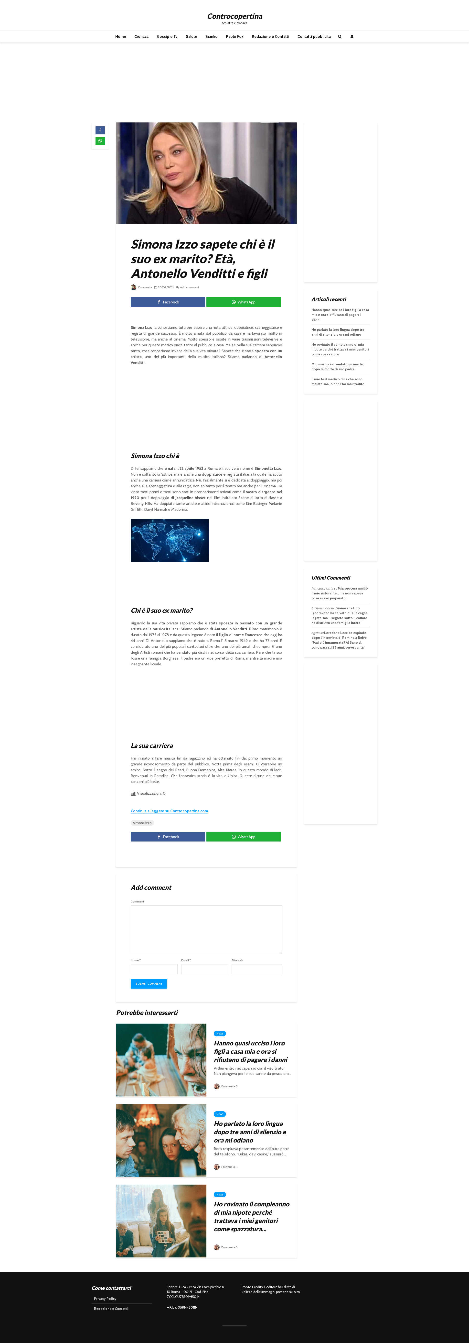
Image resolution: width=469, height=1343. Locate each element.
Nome (136, 960)
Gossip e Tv (167, 36)
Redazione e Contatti (270, 36)
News (219, 1033)
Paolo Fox (235, 36)
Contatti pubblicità (314, 36)
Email (186, 960)
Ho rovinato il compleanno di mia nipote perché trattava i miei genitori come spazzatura (340, 349)
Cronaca (141, 36)
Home (120, 36)
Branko (211, 36)
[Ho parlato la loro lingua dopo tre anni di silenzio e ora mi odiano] (161, 1140)
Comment (137, 901)
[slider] (159, 558)
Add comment (189, 287)
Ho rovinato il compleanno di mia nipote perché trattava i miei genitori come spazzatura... (251, 1216)
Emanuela (145, 287)
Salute (191, 36)
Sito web (237, 960)
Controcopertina (234, 15)
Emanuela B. (229, 1086)
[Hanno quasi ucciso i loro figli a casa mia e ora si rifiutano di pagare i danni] (161, 1059)
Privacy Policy (105, 1298)
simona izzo (142, 823)
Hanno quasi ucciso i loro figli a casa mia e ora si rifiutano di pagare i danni (250, 1051)
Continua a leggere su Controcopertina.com (169, 811)
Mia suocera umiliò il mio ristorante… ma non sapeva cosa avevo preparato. (339, 593)
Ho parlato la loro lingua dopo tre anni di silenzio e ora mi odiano (250, 1132)
